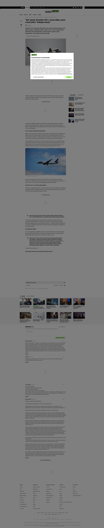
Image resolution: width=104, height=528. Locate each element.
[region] (52, 66)
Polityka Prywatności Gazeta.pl (63, 73)
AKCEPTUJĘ (69, 77)
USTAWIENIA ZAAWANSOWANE (38, 77)
